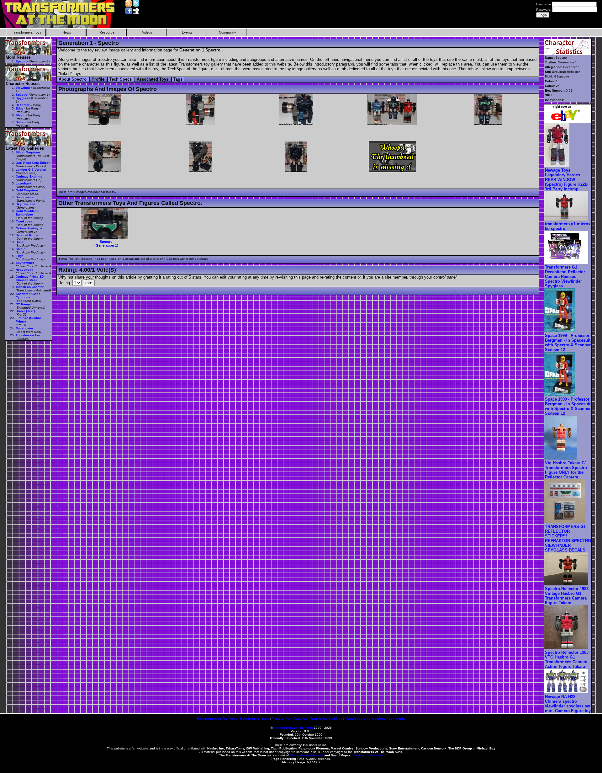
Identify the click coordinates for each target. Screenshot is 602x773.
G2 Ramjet (24, 304)
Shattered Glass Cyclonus (28, 295)
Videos (147, 32)
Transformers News (254, 718)
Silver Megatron (28, 152)
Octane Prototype (29, 228)
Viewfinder (24, 87)
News (66, 32)
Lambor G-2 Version (31, 169)
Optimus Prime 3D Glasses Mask (30, 278)
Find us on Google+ (368, 755)
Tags (177, 79)
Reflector (22, 105)
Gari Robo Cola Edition (33, 162)
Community (227, 32)
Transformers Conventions (365, 718)
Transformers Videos (326, 718)
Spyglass (23, 98)
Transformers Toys (26, 32)
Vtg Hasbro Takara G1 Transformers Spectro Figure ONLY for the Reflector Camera (566, 470)
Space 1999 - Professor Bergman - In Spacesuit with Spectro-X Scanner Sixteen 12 (568, 342)
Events (187, 32)
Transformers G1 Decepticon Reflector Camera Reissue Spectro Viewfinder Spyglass (565, 276)
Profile (99, 79)
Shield (20, 115)
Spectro (106, 241)
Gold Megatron (27, 190)
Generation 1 (106, 245)
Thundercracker (28, 335)
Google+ (316, 755)
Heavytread (24, 269)
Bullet (20, 122)
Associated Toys (153, 79)
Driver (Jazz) (25, 311)
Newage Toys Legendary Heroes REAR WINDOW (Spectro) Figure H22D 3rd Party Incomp (566, 179)
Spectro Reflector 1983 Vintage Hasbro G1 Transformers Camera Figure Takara (567, 595)
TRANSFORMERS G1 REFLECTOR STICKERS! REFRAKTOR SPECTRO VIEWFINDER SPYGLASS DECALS (568, 538)
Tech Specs (121, 79)
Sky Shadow (25, 204)
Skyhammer (25, 262)
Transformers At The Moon (217, 718)
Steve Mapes (299, 755)
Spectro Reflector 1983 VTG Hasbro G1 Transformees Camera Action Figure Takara (567, 659)
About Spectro (73, 79)
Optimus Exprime (29, 176)
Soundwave (25, 197)
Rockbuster (24, 328)
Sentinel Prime (27, 235)
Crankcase (24, 221)
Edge (20, 108)
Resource (106, 32)
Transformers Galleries (290, 718)
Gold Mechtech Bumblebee (27, 212)
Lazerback (24, 183)
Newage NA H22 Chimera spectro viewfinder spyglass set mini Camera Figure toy (568, 703)
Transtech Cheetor (30, 287)
